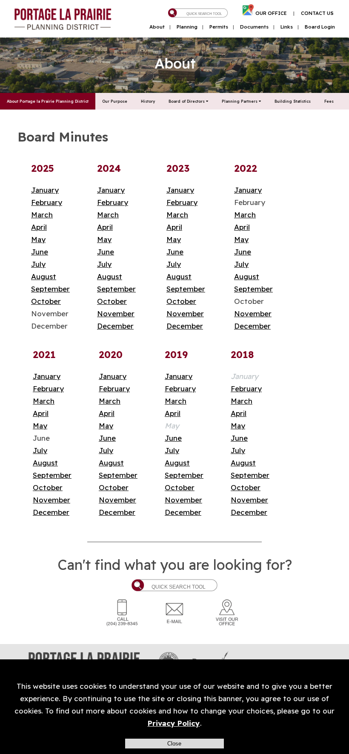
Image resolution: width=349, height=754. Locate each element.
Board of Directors (187, 101)
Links (286, 27)
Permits (218, 27)
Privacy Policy (174, 723)
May (38, 239)
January (45, 189)
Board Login (320, 27)
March (42, 214)
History (148, 101)
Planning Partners (240, 101)
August (43, 276)
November (115, 313)
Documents (254, 27)
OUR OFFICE (271, 13)
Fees (329, 101)
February (46, 202)
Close (174, 743)
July (38, 264)
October (46, 301)
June (39, 251)
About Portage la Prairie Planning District (48, 101)
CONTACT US (317, 13)
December (115, 325)
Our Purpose (114, 101)
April (39, 226)
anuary (113, 189)
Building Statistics (293, 101)
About (157, 27)
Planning (187, 27)
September (50, 288)
